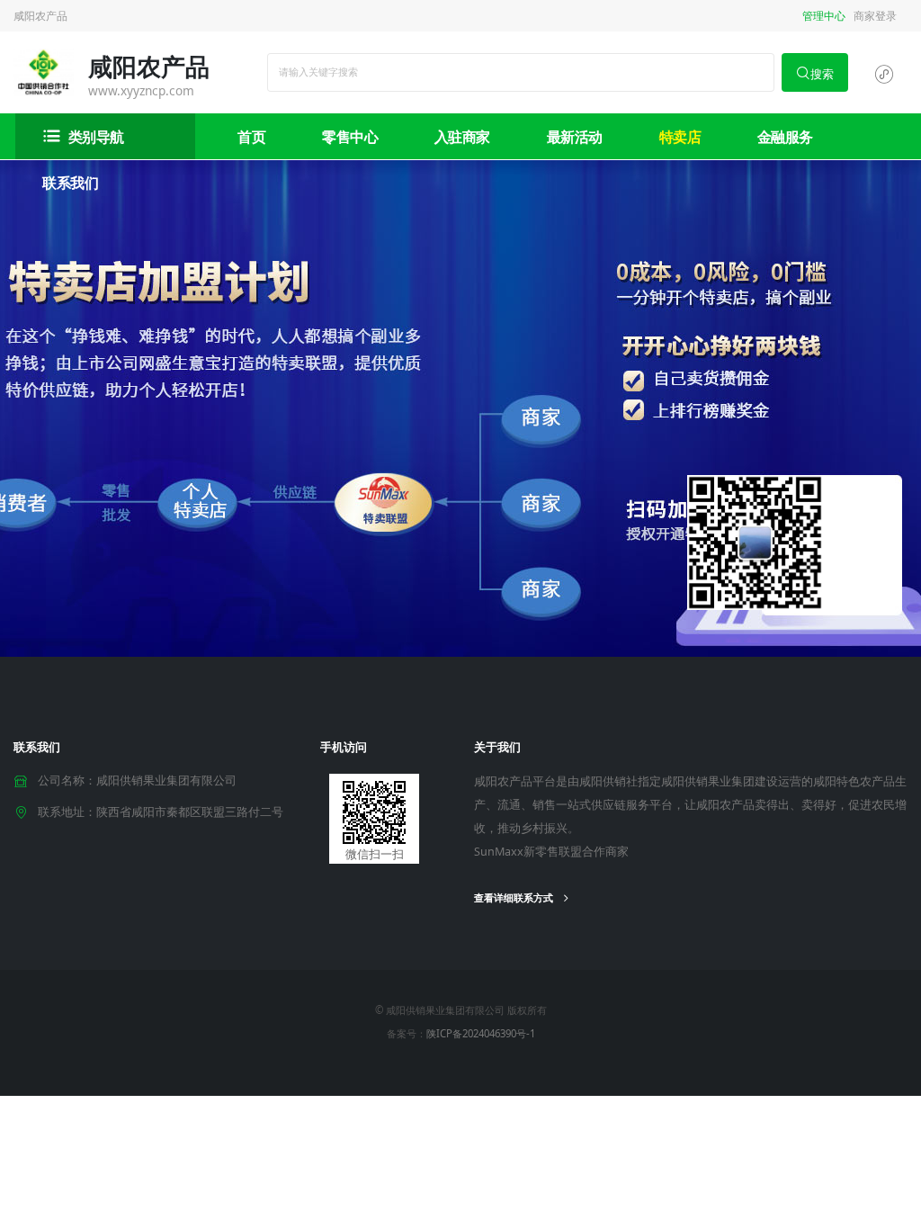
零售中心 (350, 137)
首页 (251, 137)
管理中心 (823, 15)
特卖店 (680, 137)
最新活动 (575, 137)
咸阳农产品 (40, 15)
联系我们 (70, 183)
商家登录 (875, 15)
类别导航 (96, 137)
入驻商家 (462, 137)
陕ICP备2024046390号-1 (480, 1033)
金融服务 (785, 137)
